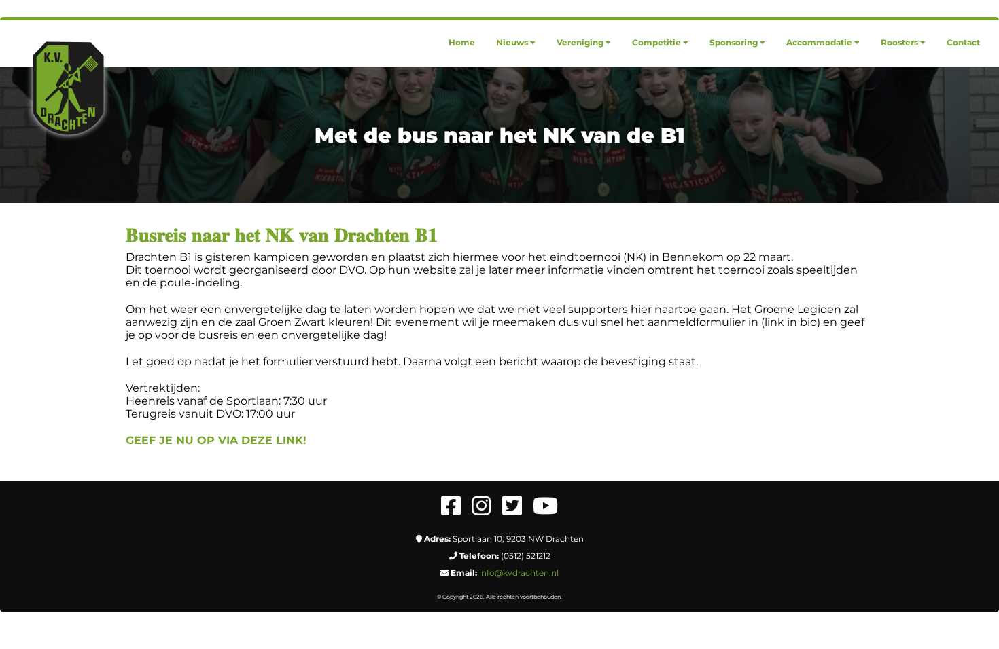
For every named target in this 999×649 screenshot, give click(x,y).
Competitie (656, 42)
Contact (963, 42)
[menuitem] (462, 42)
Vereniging (580, 42)
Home (462, 42)
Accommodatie (819, 42)
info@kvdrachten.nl (519, 573)
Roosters (899, 42)
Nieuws (512, 42)
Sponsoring (733, 42)
